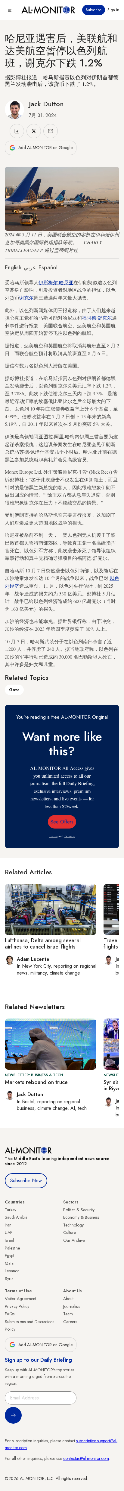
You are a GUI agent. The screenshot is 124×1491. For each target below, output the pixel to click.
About (68, 1299)
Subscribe (93, 10)
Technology (73, 1225)
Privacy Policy (17, 1306)
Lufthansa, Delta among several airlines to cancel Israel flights (43, 944)
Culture (69, 1232)
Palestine (12, 1248)
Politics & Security (79, 1210)
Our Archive (74, 1240)
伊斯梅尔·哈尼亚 (56, 282)
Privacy (69, 836)
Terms (53, 836)
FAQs (9, 1314)
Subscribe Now (26, 1180)
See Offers (62, 821)
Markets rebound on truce (36, 1082)
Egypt (9, 1256)
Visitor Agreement (20, 1299)
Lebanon (12, 1271)
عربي (30, 267)
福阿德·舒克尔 (97, 317)
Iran (8, 1225)
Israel (9, 1240)
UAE (8, 1232)
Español (48, 267)
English (13, 267)
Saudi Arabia (16, 1217)
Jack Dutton (46, 104)
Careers (70, 1322)
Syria (9, 1279)
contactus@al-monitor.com (86, 1458)
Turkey (10, 1210)
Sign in (113, 10)
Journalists (71, 1306)
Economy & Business (81, 1217)
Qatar (10, 1263)
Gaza (14, 690)
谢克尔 (26, 297)
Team (68, 1314)
